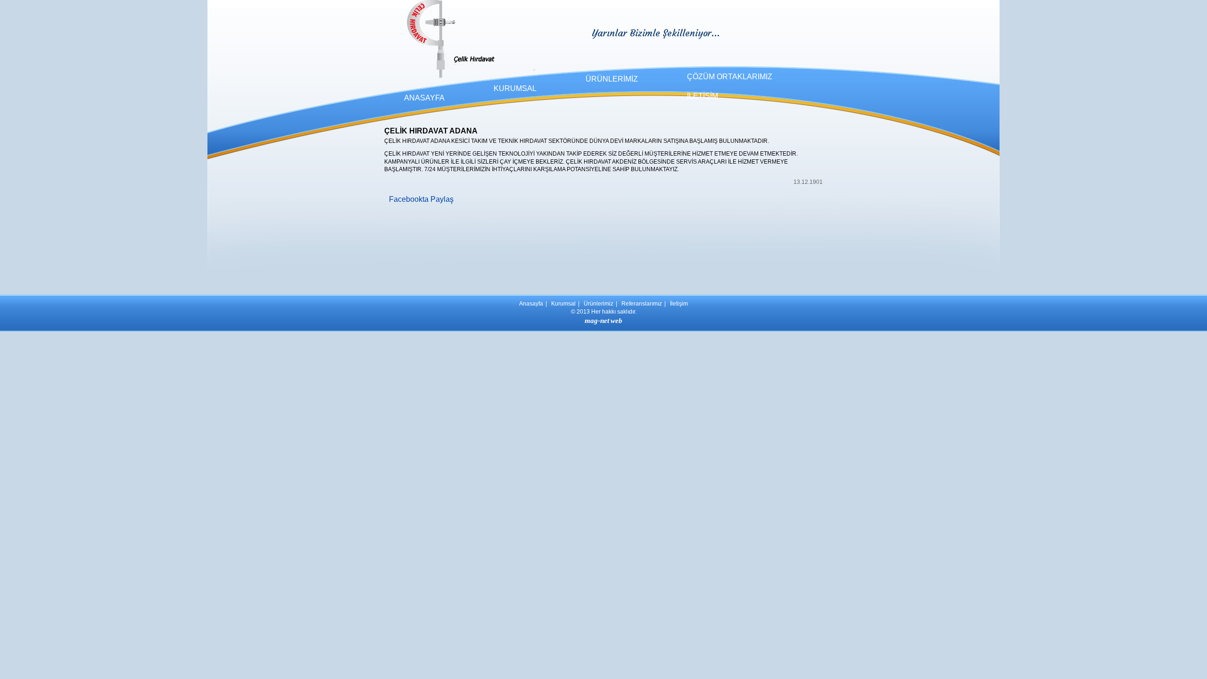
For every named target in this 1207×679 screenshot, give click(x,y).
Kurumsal (563, 303)
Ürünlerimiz (598, 303)
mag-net (597, 320)
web (616, 320)
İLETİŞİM (702, 96)
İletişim (679, 303)
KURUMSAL (515, 88)
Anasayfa (531, 303)
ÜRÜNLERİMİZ (612, 79)
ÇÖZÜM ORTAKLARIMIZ (729, 77)
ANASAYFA (424, 98)
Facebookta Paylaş (421, 199)
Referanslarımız (641, 303)
